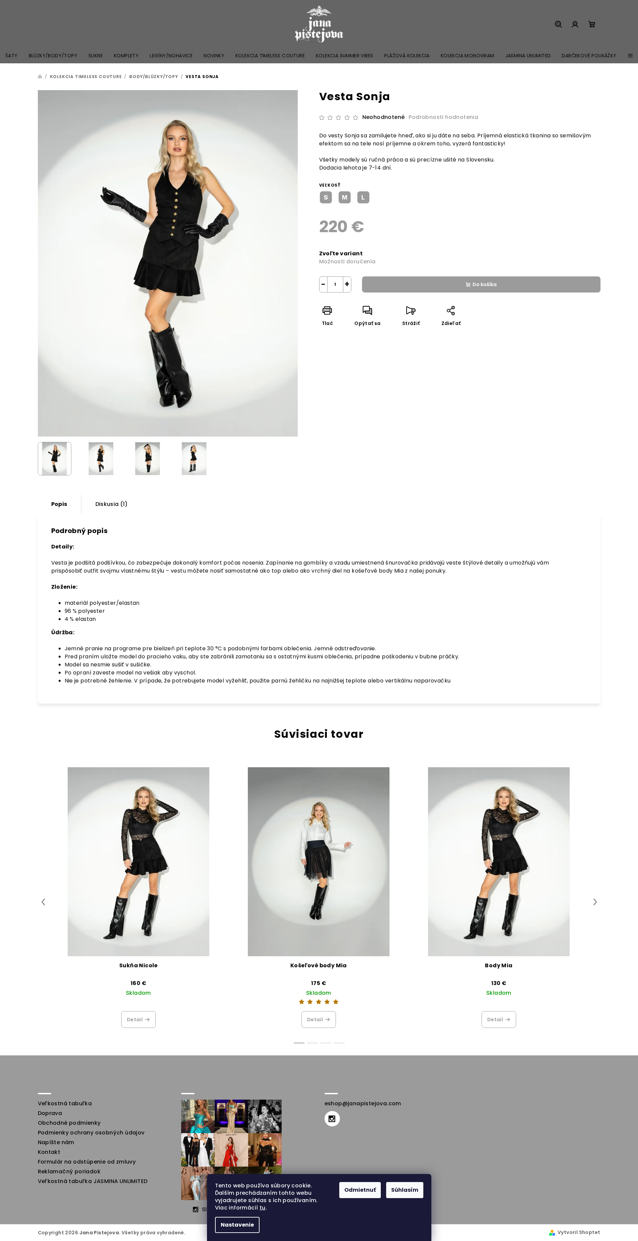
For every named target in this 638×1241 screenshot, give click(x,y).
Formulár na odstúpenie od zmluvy (87, 1162)
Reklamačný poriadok (69, 1171)
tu (263, 1208)
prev (43, 902)
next (595, 902)
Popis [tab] (59, 504)
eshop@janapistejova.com (363, 1103)
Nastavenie (237, 1225)
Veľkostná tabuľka (65, 1103)
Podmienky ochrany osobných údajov (91, 1132)
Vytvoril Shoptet (579, 1232)
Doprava (50, 1113)
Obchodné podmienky (69, 1123)
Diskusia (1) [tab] (111, 504)
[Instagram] (332, 1118)
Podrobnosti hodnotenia (443, 117)
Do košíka (485, 284)
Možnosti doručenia (347, 261)
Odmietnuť (360, 1190)
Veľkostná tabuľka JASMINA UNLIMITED (93, 1181)
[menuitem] (11, 55)
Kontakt (49, 1152)
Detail (135, 1019)
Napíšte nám (56, 1142)
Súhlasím (404, 1190)
